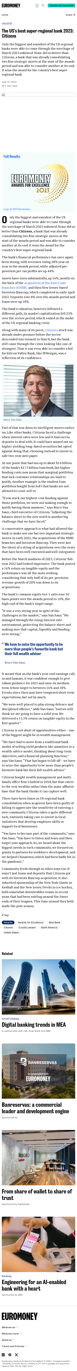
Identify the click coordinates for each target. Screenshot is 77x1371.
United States (11, 932)
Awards (7, 23)
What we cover (10, 1333)
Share (69, 14)
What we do (8, 1327)
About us (7, 1340)
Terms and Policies (13, 1346)
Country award (27, 927)
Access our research (61, 5)
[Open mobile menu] (37, 5)
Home (5, 14)
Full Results (12, 156)
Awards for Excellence (30, 922)
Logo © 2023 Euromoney (17, 209)
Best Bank (54, 922)
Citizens (8, 927)
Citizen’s (51, 330)
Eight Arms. (27, 1366)
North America (49, 927)
